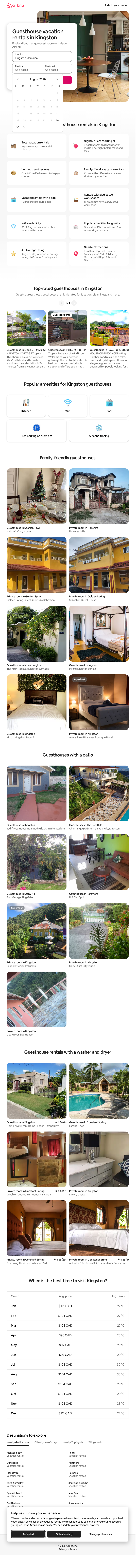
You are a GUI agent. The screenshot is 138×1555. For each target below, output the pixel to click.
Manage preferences (100, 1534)
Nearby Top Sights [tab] (73, 1442)
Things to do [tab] (95, 1442)
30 (17, 127)
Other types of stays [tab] (45, 1442)
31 (24, 127)
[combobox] (42, 58)
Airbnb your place (116, 5)
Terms (73, 1549)
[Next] (74, 303)
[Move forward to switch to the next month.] (57, 79)
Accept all (28, 1534)
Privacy (63, 1549)
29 (57, 120)
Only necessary (64, 1534)
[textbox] (27, 70)
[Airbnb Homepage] (15, 5)
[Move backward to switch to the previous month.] (18, 79)
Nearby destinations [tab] (18, 1442)
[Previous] (61, 303)
